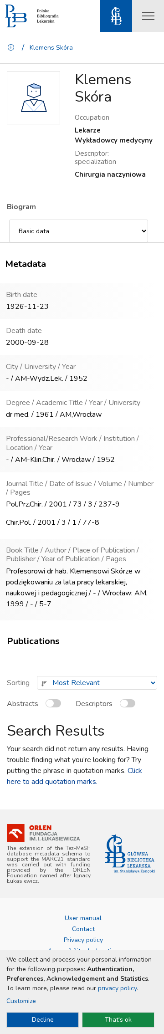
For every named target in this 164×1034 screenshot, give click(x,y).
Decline (43, 1019)
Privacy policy (83, 940)
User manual (83, 918)
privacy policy (117, 988)
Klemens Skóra (51, 47)
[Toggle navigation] (148, 16)
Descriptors (94, 704)
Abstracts (22, 704)
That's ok (118, 1019)
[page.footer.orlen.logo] (43, 833)
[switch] (55, 707)
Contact (83, 929)
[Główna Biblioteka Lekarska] (130, 853)
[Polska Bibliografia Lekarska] (16, 16)
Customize (21, 1001)
